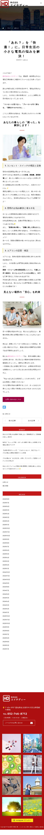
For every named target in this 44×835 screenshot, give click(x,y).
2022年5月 (6, 645)
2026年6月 (6, 506)
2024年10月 (6, 579)
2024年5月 (6, 598)
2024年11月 (6, 576)
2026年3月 (6, 517)
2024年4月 (6, 601)
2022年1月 (6, 649)
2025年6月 (6, 550)
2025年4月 (6, 557)
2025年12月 (6, 528)
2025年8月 (6, 543)
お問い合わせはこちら (13, 399)
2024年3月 (6, 605)
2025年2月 (6, 565)
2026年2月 (6, 521)
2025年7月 (6, 546)
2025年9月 (6, 539)
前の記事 (12, 420)
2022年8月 (6, 641)
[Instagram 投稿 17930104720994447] (32, 785)
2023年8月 (6, 630)
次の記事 (31, 420)
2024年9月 (6, 583)
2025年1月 (6, 568)
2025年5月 (6, 554)
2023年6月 (6, 638)
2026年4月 (6, 513)
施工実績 (5, 486)
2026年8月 (6, 499)
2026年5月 (6, 510)
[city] (32, 743)
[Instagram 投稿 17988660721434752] (11, 743)
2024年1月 (6, 612)
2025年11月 (6, 532)
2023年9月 (6, 627)
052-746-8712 (17, 713)
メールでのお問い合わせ (14, 723)
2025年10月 (6, 535)
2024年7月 (6, 590)
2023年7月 (6, 634)
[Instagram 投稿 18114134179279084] (11, 764)
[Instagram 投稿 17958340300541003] (11, 806)
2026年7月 (6, 503)
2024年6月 (6, 594)
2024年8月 (6, 587)
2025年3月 (6, 561)
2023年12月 (6, 616)
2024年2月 (6, 609)
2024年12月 (6, 572)
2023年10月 (6, 623)
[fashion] (32, 764)
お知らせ (25, 60)
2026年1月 (6, 524)
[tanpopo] (32, 806)
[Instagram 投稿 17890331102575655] (11, 785)
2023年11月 (6, 619)
